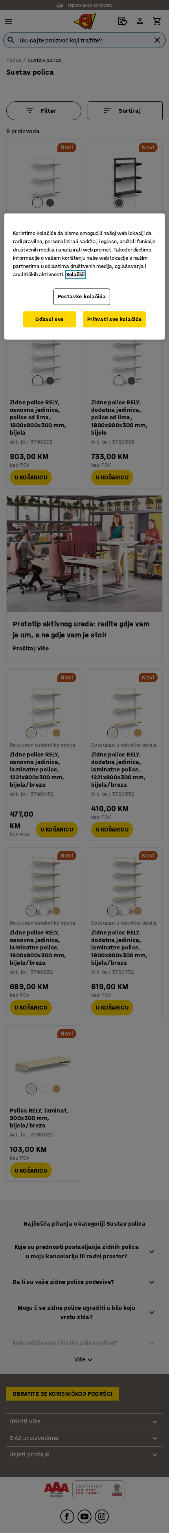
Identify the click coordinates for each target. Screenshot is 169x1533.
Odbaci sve (49, 319)
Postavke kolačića (82, 296)
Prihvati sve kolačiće (114, 319)
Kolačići (75, 274)
